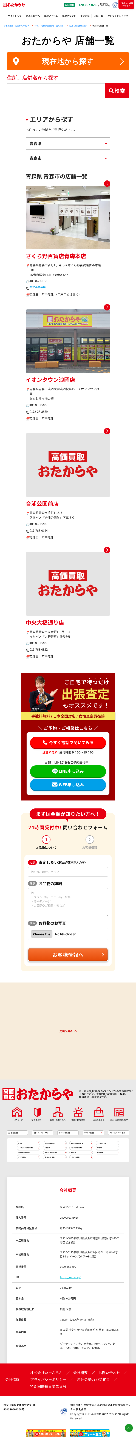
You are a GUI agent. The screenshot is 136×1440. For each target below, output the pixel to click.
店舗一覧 (98, 15)
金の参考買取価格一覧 (77, 1143)
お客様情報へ (68, 954)
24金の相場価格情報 (76, 1148)
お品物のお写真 (48, 923)
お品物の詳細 (46, 883)
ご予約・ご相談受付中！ (126, 4)
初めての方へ (33, 15)
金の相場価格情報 (50, 1143)
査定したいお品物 (58, 862)
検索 (120, 91)
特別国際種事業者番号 (48, 1386)
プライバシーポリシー (48, 1379)
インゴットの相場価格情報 (25, 1148)
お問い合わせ (109, 1373)
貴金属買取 (100, 1152)
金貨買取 (73, 1152)
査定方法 (85, 15)
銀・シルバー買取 (50, 1157)
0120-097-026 (87, 4)
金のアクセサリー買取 (51, 1152)
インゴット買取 (101, 1143)
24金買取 (47, 1148)
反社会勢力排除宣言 (93, 1379)
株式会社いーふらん (46, 1373)
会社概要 (80, 1373)
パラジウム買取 (75, 1157)
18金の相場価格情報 (24, 1152)
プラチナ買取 (22, 1157)
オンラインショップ (117, 15)
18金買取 (99, 1148)
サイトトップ (15, 15)
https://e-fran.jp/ (70, 1277)
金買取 (20, 1143)
